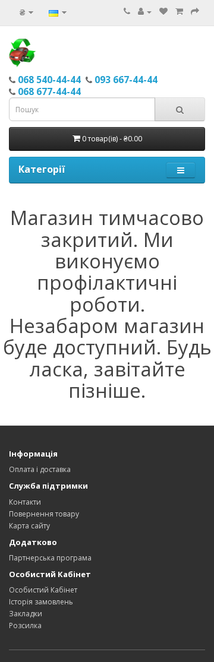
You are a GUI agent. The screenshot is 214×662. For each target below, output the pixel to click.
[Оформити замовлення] (195, 12)
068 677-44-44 (49, 91)
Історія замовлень (41, 602)
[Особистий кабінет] (145, 12)
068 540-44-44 (49, 79)
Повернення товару (44, 514)
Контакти (25, 502)
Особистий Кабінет (43, 590)
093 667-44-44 (126, 79)
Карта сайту (29, 526)
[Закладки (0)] (163, 12)
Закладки (25, 614)
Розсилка (25, 625)
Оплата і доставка (40, 469)
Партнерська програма (50, 558)
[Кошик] (179, 12)
